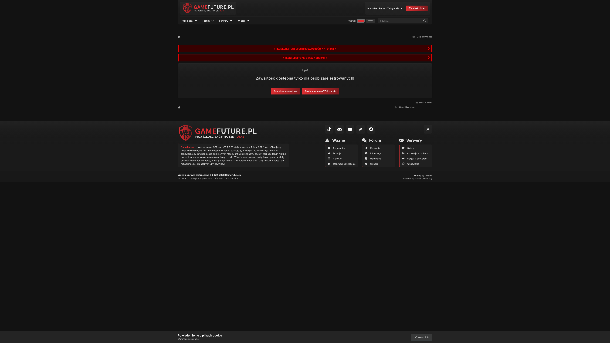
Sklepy (410, 148)
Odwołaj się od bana (417, 153)
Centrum (337, 158)
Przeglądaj (187, 20)
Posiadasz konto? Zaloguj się (383, 8)
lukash (428, 175)
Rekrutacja (375, 158)
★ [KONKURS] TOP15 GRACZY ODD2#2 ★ (305, 58)
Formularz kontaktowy (285, 91)
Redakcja (375, 148)
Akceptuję (423, 337)
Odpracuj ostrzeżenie (344, 163)
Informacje (375, 153)
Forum (206, 20)
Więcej (241, 20)
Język (181, 178)
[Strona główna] (179, 36)
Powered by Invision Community (417, 178)
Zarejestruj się (416, 8)
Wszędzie (411, 20)
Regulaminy (339, 148)
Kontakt (219, 178)
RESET (370, 21)
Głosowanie (413, 163)
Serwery (223, 20)
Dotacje (337, 153)
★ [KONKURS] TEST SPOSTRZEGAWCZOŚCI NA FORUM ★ (305, 48)
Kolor (352, 20)
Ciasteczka (232, 178)
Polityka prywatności (201, 178)
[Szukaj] (425, 20)
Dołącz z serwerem (417, 158)
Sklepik (374, 163)
